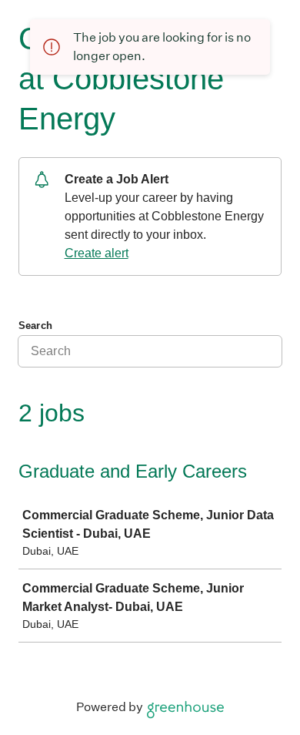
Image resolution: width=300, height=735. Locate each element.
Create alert (96, 253)
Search (35, 325)
